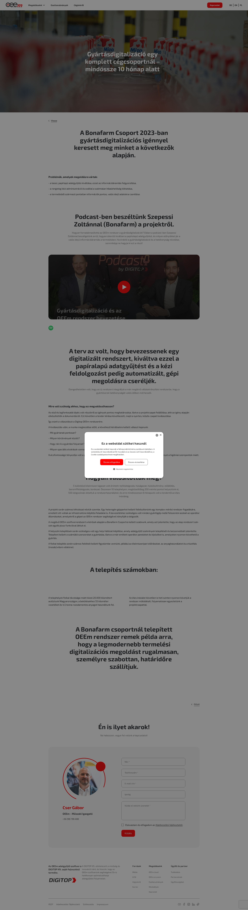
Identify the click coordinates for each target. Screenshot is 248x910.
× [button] (160, 435)
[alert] (124, 455)
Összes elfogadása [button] (111, 462)
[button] (124, 469)
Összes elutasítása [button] (136, 462)
